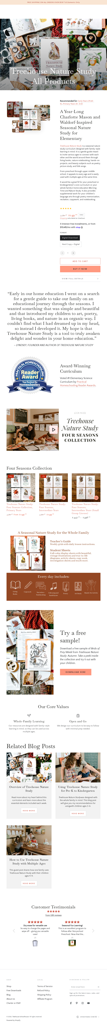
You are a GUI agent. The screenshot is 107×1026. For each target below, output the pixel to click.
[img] (54, 911)
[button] (14, 931)
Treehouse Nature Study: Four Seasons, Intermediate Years (52, 507)
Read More (29, 811)
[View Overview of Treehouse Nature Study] (29, 767)
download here (76, 672)
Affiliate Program (44, 999)
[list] (53, 723)
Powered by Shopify (13, 1020)
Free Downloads (14, 990)
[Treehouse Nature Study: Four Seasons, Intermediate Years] (53, 487)
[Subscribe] (98, 987)
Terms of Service (44, 986)
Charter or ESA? (14, 1003)
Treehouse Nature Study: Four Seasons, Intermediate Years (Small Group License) (85, 509)
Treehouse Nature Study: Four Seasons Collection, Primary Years (20, 507)
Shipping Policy (44, 995)
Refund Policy (43, 990)
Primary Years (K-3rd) (73, 104)
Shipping (63, 218)
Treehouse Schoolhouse (20, 1017)
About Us (11, 999)
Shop (9, 986)
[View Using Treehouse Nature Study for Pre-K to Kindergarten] (77, 767)
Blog (8, 995)
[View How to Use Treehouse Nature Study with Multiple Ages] (29, 840)
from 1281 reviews (54, 915)
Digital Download (70, 238)
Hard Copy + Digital (71, 245)
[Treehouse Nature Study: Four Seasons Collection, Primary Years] (21, 487)
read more (78, 813)
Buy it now (80, 269)
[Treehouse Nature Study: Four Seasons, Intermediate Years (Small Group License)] (86, 487)
